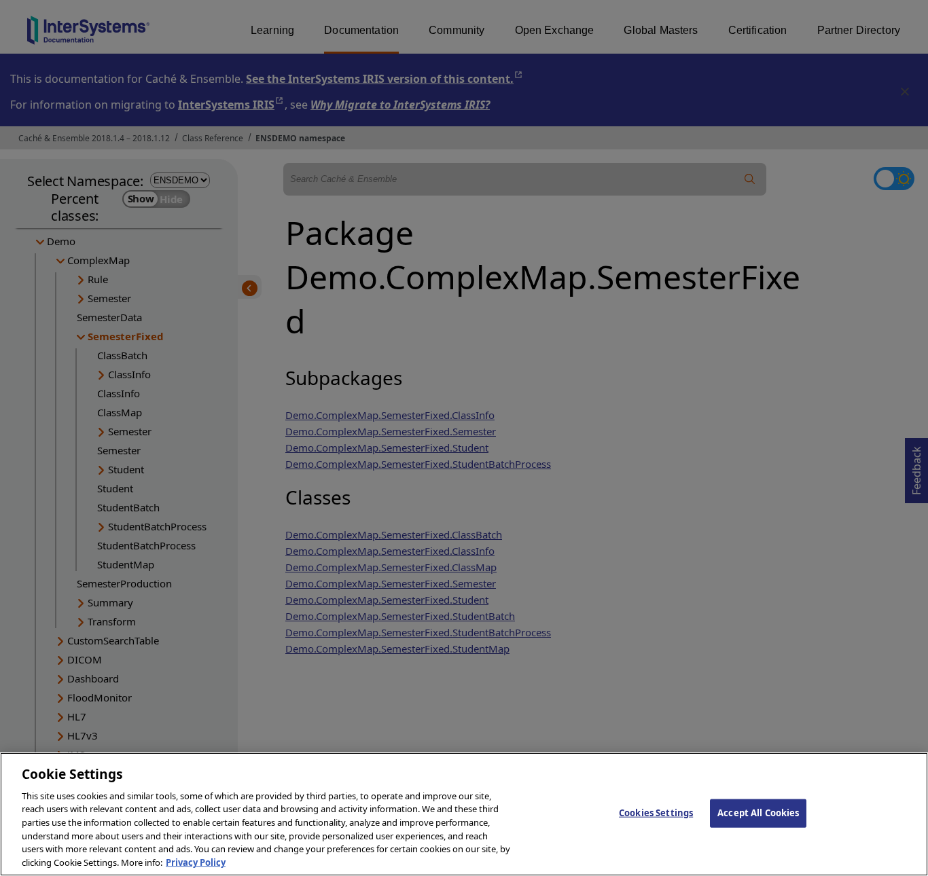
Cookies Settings (656, 813)
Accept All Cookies (758, 813)
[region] (464, 814)
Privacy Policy (196, 862)
